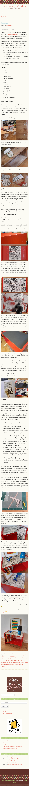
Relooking (7, 653)
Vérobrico (5, 757)
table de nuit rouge (19, 664)
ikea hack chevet (7, 658)
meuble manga (21, 658)
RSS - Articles (5, 711)
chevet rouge (7, 657)
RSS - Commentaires (7, 713)
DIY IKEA (12, 657)
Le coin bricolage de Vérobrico (14, 6)
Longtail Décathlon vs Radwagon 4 (10, 748)
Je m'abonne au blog (5, 706)
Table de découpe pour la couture (10, 744)
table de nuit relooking (9, 664)
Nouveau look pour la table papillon (10, 743)
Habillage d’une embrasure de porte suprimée (12, 746)
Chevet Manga (4, 23)
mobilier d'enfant (8, 660)
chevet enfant (15, 655)
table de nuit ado (18, 662)
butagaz (3, 612)
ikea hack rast (14, 658)
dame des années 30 (13, 34)
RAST (13, 660)
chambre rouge (7, 655)
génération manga (19, 657)
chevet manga (21, 655)
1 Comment (4, 666)
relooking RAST (10, 662)
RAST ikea (17, 660)
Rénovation (12, 653)
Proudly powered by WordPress (8, 780)
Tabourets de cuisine (7, 741)
